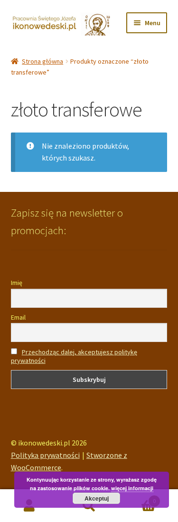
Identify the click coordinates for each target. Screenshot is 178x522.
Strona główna (42, 61)
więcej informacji (132, 488)
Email (18, 317)
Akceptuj (96, 498)
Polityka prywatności (45, 455)
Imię (16, 282)
